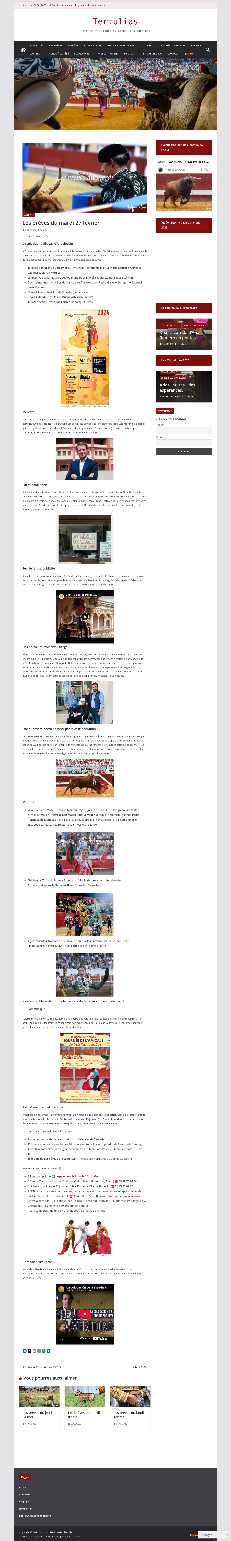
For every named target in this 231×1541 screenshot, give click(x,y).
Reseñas (73, 45)
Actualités (37, 45)
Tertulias (115, 21)
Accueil (23, 1487)
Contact (172, 53)
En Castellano (152, 53)
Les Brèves (55, 45)
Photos (129, 53)
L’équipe (24, 1501)
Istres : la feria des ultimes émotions (177, 387)
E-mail (159, 437)
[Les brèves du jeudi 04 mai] (39, 1388)
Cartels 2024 (138, 1367)
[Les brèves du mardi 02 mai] (85, 1388)
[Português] (188, 53)
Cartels (35, 53)
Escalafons (81, 53)
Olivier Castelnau (185, 396)
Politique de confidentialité (35, 1515)
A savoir (195, 45)
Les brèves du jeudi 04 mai (37, 1414)
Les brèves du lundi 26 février (42, 1367)
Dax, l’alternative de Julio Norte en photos (183, 335)
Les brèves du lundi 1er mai (128, 1414)
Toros (147, 45)
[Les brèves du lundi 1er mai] (130, 1388)
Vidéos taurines (108, 53)
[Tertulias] (23, 50)
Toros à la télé (59, 53)
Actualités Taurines (170, 325)
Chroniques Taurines (120, 45)
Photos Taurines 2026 (194, 325)
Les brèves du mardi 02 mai (84, 1414)
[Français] (185, 53)
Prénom (160, 425)
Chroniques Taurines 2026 (173, 378)
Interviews (90, 45)
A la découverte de (172, 45)
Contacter (25, 1494)
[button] (99, 45)
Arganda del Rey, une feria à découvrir (82, 5)
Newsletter (25, 1508)
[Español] (191, 53)
